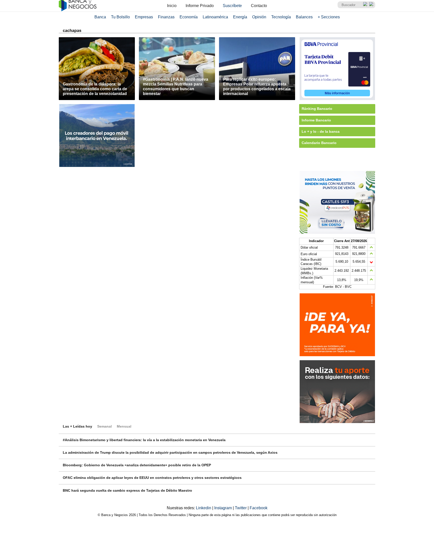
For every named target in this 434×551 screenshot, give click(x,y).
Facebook (258, 508)
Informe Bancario (316, 120)
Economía (189, 17)
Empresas (144, 17)
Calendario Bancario (319, 143)
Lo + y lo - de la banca (321, 131)
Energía (240, 17)
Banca (100, 17)
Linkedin (204, 508)
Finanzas (166, 17)
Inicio (172, 6)
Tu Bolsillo (120, 17)
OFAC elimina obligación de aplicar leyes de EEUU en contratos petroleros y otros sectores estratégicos (152, 478)
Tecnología (281, 17)
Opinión (259, 17)
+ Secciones (329, 17)
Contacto (259, 6)
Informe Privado (200, 6)
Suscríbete (232, 6)
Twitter (241, 508)
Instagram (223, 508)
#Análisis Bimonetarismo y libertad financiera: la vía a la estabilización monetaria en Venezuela (144, 440)
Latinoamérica (215, 17)
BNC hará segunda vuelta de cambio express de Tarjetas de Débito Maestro (127, 490)
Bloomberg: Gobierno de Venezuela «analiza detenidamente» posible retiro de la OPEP (137, 465)
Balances (304, 17)
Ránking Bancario (317, 109)
